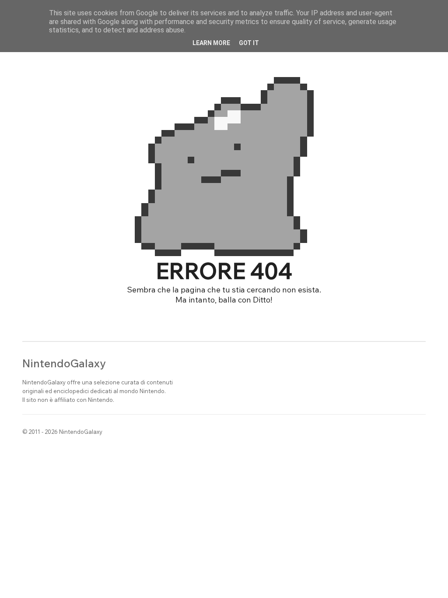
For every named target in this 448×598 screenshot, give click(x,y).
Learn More (211, 42)
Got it (249, 42)
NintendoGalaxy (64, 363)
